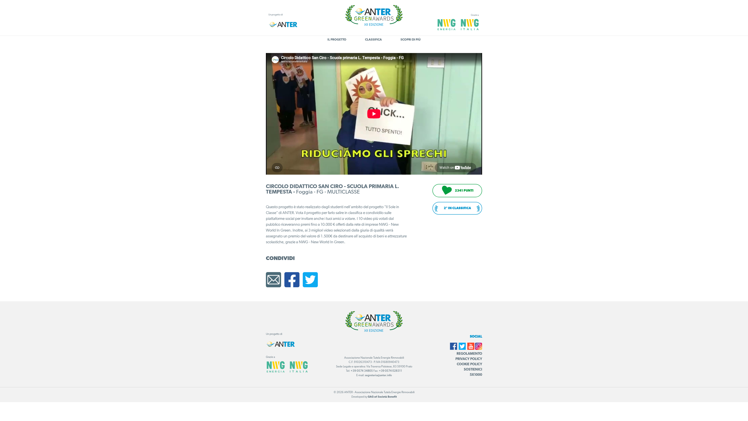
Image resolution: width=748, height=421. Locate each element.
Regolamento (469, 354)
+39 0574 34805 (362, 371)
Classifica (373, 39)
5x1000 (476, 375)
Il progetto (336, 39)
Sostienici (473, 369)
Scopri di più (410, 39)
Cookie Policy (469, 364)
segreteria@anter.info (378, 375)
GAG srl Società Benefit (382, 396)
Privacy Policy (468, 359)
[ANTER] (283, 24)
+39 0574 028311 (390, 371)
